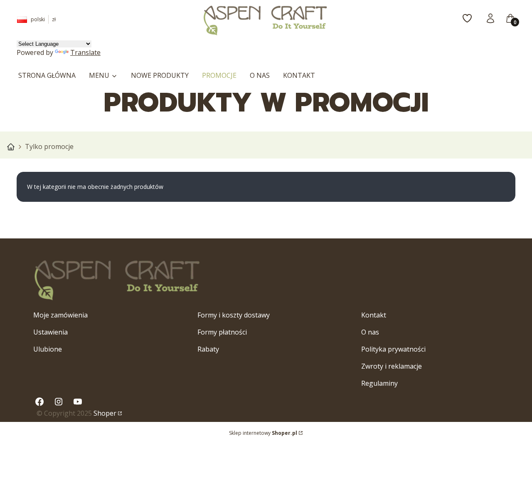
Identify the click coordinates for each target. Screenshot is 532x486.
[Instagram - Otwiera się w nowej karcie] (58, 401)
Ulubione (47, 349)
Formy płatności (222, 332)
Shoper (105, 413)
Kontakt (373, 315)
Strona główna (11, 147)
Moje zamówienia (60, 315)
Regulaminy (379, 383)
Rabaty (208, 349)
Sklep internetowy (263, 432)
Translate (85, 52)
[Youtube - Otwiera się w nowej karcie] (77, 401)
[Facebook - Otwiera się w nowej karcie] (39, 401)
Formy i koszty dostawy (233, 315)
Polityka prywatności (393, 349)
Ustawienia (50, 332)
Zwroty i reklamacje (391, 366)
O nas (370, 332)
